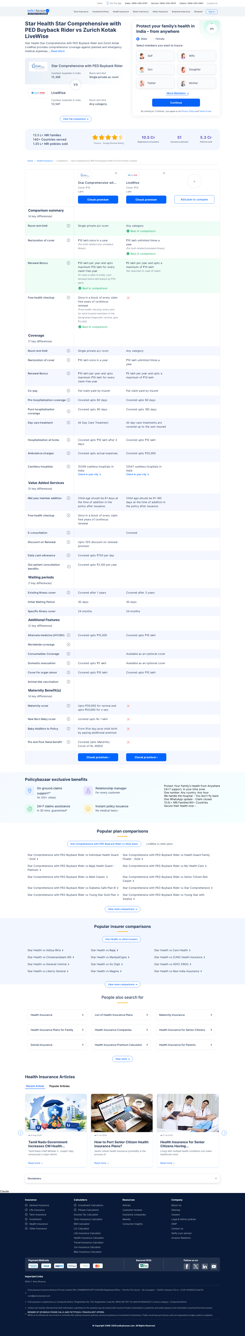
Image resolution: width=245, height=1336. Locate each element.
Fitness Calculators (88, 1209)
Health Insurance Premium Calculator (118, 1044)
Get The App (115, 3)
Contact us (177, 1228)
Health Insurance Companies (113, 1029)
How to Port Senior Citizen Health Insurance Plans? (121, 1144)
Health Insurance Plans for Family (52, 1029)
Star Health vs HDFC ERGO (171, 964)
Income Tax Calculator (86, 1214)
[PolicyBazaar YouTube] (214, 1266)
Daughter (195, 69)
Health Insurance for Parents (177, 1044)
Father (152, 83)
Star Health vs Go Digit (105, 964)
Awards (126, 1219)
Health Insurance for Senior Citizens (182, 1029)
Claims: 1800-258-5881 (191, 3)
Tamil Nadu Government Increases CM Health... (48, 1144)
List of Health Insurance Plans (114, 1015)
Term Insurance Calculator (88, 1219)
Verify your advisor (181, 1233)
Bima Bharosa (39, 1281)
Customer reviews (132, 1209)
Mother (193, 83)
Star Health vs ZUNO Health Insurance (178, 957)
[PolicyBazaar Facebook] (187, 1266)
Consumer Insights (132, 1223)
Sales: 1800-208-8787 (136, 3)
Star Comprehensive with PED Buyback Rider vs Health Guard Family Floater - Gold (166, 857)
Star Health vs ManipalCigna (109, 957)
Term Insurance (37, 1214)
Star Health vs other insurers (121, 939)
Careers (175, 1214)
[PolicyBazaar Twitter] (196, 1266)
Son (150, 69)
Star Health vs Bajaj (103, 950)
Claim (99, 3)
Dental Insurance (41, 1044)
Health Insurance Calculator (89, 1237)
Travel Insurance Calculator (89, 1242)
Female (160, 38)
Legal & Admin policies (183, 1219)
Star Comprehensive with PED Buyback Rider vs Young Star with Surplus (163, 896)
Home (30, 160)
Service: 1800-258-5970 (163, 3)
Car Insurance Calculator (87, 1247)
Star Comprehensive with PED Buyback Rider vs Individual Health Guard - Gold (73, 857)
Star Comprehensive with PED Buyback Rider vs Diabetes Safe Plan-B (72, 887)
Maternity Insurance (172, 1015)
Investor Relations (181, 1237)
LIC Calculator (81, 1228)
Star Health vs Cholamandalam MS (49, 957)
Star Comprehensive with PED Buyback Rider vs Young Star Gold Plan (72, 894)
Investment (35, 1219)
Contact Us (212, 3)
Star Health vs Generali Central (47, 964)
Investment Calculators (90, 1205)
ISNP (174, 1223)
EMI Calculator (82, 1223)
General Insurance (39, 1205)
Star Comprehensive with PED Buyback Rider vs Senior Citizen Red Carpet (165, 878)
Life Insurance (37, 1209)
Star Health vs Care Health (171, 950)
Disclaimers (34, 1178)
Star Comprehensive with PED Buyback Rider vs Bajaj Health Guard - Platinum (71, 867)
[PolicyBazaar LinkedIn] (205, 1266)
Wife (192, 55)
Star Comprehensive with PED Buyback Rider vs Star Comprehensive (166, 887)
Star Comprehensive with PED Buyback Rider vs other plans (104, 843)
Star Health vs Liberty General (47, 971)
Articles (126, 1205)
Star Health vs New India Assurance (176, 971)
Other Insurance (38, 1228)
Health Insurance (45, 160)
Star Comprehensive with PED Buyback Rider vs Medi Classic (66, 876)
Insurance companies (134, 1214)
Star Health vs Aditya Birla (44, 950)
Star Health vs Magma (105, 971)
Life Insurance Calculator (87, 1233)
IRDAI (27, 1281)
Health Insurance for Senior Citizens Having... (182, 1144)
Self (150, 55)
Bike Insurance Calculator (88, 1251)
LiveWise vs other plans (159, 843)
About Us (176, 1205)
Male (144, 38)
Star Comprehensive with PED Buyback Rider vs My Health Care (163, 865)
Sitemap (175, 1209)
